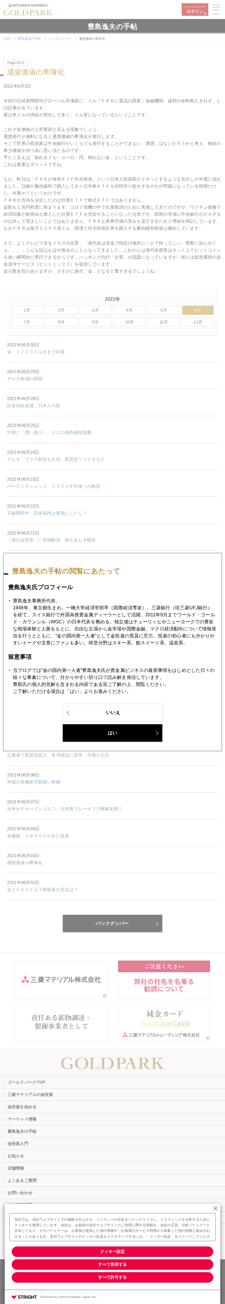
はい (112, 732)
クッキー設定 (112, 1251)
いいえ (113, 712)
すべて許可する (112, 1277)
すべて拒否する (112, 1264)
